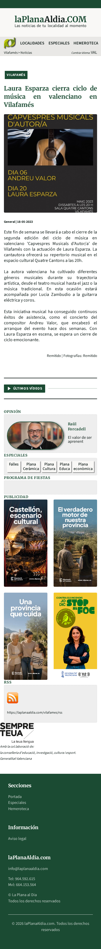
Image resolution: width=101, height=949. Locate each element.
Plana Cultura (49, 466)
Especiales (59, 43)
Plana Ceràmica (31, 466)
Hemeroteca (86, 43)
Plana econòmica (83, 466)
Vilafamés (11, 52)
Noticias (26, 52)
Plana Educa (64, 466)
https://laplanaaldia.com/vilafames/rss (34, 712)
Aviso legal (17, 839)
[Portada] (9, 43)
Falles (14, 464)
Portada (15, 797)
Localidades (32, 43)
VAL (94, 52)
